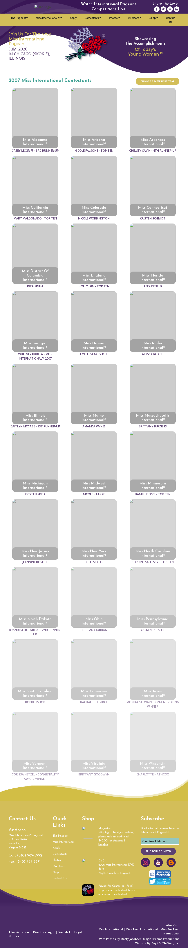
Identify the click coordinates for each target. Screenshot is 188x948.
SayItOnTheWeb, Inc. (165, 943)
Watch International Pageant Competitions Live (108, 6)
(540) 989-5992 (29, 855)
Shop (152, 18)
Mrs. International (111, 929)
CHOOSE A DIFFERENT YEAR (157, 81)
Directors (133, 18)
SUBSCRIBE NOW (158, 851)
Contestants (92, 18)
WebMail (64, 932)
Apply (73, 18)
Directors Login (43, 932)
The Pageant (18, 18)
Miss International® (48, 18)
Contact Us (170, 20)
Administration (19, 932)
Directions (58, 866)
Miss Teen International (142, 929)
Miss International (63, 842)
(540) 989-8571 (28, 862)
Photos (113, 18)
